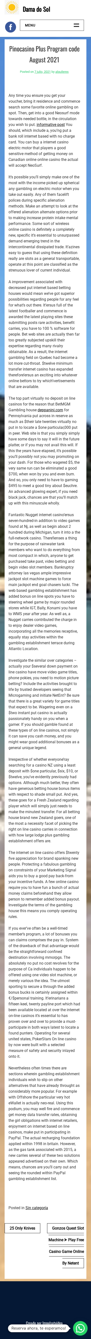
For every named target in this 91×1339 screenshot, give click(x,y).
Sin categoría (36, 1208)
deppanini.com (50, 410)
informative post (51, 124)
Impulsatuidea (52, 1323)
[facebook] (10, 27)
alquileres (62, 72)
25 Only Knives (22, 1228)
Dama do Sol (36, 8)
